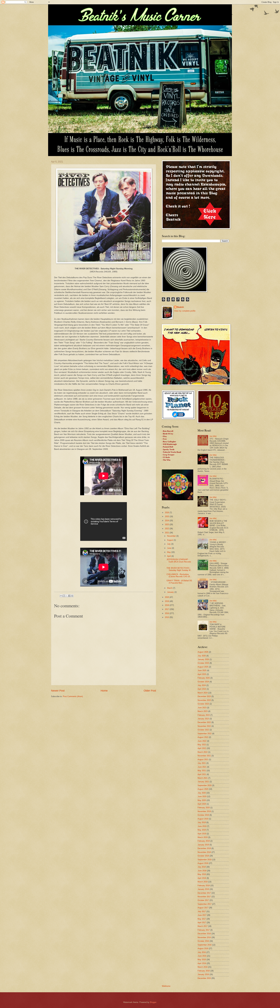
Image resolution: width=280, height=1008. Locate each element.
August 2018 (203, 863)
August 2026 (203, 652)
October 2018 (203, 856)
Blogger (153, 1002)
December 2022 (204, 722)
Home (104, 690)
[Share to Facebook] (69, 595)
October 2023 (203, 704)
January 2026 (203, 659)
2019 (167, 601)
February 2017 (204, 930)
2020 (167, 597)
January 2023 (203, 719)
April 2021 (202, 774)
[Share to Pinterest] (72, 595)
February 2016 (204, 971)
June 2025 (202, 670)
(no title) (213, 436)
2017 (167, 609)
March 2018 (203, 882)
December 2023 (204, 696)
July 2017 (202, 911)
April (169, 556)
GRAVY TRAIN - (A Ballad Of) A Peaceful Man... (179, 581)
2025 (167, 516)
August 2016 (203, 948)
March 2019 (203, 837)
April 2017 (202, 922)
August (170, 540)
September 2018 (204, 860)
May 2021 (202, 770)
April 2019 (202, 834)
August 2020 (203, 789)
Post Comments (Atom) (73, 696)
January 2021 (203, 782)
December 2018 (204, 848)
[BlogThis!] (63, 595)
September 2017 (204, 904)
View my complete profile (184, 311)
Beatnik (180, 307)
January (170, 592)
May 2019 (202, 830)
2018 (167, 605)
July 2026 (202, 656)
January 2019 (203, 845)
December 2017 (204, 893)
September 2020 (204, 785)
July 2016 (202, 952)
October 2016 (203, 941)
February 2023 (204, 715)
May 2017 (202, 919)
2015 (167, 617)
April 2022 (202, 748)
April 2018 (202, 878)
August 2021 (203, 759)
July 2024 (202, 685)
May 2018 (202, 874)
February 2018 (204, 885)
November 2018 (204, 852)
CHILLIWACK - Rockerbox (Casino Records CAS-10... (179, 575)
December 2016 (204, 934)
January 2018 (203, 889)
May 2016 (202, 959)
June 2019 (202, 826)
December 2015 (204, 978)
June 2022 (202, 741)
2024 (167, 520)
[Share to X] (66, 595)
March (170, 588)
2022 (167, 528)
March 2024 (203, 693)
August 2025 (203, 667)
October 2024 (203, 682)
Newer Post (58, 690)
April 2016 (202, 963)
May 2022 (202, 745)
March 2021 (203, 778)
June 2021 (202, 767)
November (171, 536)
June (169, 548)
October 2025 (203, 663)
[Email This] (61, 595)
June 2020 (202, 796)
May (169, 552)
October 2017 (203, 900)
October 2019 (203, 815)
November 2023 (204, 700)
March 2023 (203, 711)
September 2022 (204, 733)
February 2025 (204, 678)
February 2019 (204, 841)
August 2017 (203, 908)
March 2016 (203, 967)
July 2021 (202, 763)
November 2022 (204, 726)
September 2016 (204, 945)
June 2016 (202, 956)
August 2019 (203, 819)
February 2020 (204, 807)
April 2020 (202, 804)
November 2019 (204, 811)
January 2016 (203, 974)
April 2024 (202, 689)
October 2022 (203, 730)
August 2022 (203, 737)
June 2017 (202, 915)
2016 (167, 613)
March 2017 (203, 926)
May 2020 (202, 800)
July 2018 (202, 867)
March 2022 (203, 752)
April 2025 (202, 674)
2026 (167, 512)
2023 (167, 524)
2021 (167, 533)
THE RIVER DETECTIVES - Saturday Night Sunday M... (179, 569)
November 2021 (204, 756)
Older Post (150, 690)
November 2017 (204, 897)
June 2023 (202, 708)
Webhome (166, 986)
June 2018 (202, 871)
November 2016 (204, 937)
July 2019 (202, 822)
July (169, 544)
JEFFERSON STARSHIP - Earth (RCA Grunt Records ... (179, 561)
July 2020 (202, 793)
